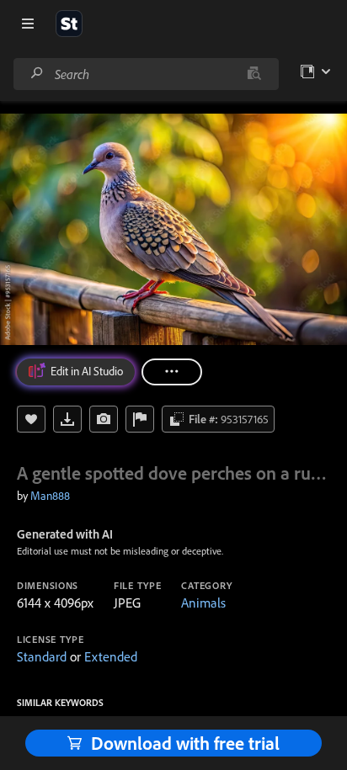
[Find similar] (253, 74)
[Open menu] (27, 23)
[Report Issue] (139, 419)
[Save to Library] (31, 419)
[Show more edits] (171, 371)
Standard (42, 656)
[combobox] (145, 74)
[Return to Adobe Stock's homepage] (69, 23)
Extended (110, 656)
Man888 (50, 495)
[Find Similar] (103, 419)
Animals (203, 602)
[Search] (37, 73)
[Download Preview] (67, 419)
